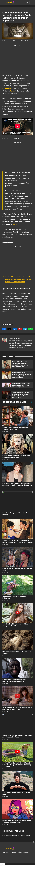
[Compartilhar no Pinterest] (20, 329)
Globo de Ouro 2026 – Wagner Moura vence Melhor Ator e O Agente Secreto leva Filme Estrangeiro (21, 375)
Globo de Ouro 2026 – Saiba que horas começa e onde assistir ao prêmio (21, 385)
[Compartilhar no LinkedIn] (15, 329)
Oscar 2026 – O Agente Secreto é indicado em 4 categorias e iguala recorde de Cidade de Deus (21, 364)
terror (12, 91)
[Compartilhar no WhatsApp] (30, 329)
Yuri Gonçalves (14, 338)
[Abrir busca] (32, 2)
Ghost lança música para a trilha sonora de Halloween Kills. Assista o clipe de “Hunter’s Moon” (18, 279)
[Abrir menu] (27, 2)
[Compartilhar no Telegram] (25, 329)
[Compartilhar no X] (9, 329)
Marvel (15, 224)
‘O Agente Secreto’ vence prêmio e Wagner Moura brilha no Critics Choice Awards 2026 (20, 395)
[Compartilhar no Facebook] (4, 329)
